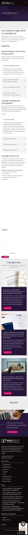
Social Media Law (9, 190)
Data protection (8, 202)
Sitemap (3, 524)
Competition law (8, 200)
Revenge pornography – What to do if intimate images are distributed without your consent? (13, 378)
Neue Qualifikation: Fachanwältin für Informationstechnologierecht (12, 489)
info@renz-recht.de (6, 458)
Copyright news (14, 262)
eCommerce (6, 193)
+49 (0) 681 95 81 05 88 (7, 456)
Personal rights (8, 205)
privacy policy (12, 253)
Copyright (5, 195)
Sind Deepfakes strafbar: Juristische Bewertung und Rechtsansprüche (12, 493)
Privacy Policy (6, 520)
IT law (4, 197)
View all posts (14, 402)
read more (6, 308)
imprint (4, 517)
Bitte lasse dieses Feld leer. (7, 220)
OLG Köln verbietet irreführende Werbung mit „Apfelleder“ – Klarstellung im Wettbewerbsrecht (13, 502)
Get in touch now (11, 432)
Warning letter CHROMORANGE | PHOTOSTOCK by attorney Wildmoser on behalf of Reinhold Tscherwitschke (14, 291)
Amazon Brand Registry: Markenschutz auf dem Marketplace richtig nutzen (12, 497)
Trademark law (8, 188)
